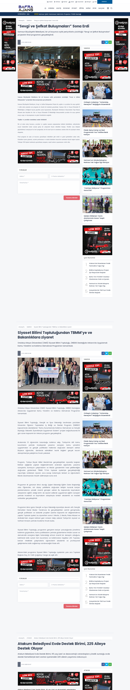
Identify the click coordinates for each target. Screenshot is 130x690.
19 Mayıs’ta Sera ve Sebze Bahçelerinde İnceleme (54, 14)
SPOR (94, 8)
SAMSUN (29, 20)
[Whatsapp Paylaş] (110, 42)
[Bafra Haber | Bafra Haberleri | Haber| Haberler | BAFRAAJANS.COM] (26, 8)
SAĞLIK (88, 8)
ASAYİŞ (58, 8)
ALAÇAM (101, 8)
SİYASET (74, 8)
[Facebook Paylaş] (103, 42)
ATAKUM (29, 638)
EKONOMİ (66, 8)
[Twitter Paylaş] (106, 42)
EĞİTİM (81, 8)
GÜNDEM (51, 8)
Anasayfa (21, 20)
